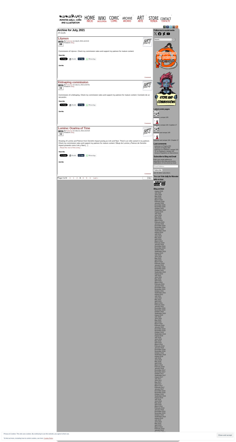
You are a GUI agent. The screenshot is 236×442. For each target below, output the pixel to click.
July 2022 (158, 275)
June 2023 (158, 257)
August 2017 (159, 377)
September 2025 (160, 210)
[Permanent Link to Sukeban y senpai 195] (156, 116)
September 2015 (160, 417)
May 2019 (158, 341)
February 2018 (159, 367)
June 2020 (158, 318)
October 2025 (159, 208)
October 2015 (159, 415)
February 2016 (159, 408)
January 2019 (159, 348)
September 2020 (160, 313)
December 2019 (160, 329)
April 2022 (158, 281)
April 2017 (158, 384)
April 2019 (158, 343)
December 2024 (160, 226)
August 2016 (159, 398)
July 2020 (158, 317)
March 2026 (159, 200)
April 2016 (158, 404)
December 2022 (160, 267)
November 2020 (160, 310)
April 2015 (158, 425)
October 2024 (159, 229)
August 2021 (159, 294)
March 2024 (159, 241)
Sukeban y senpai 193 (170, 149)
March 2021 (159, 303)
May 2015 (158, 423)
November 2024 (160, 227)
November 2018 (160, 351)
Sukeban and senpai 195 (161, 132)
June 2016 (158, 401)
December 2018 (160, 349)
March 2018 (159, 365)
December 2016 (160, 391)
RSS (176, 26)
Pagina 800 (167, 146)
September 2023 (160, 251)
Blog (72, 43)
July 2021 (158, 296)
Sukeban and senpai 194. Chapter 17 (165, 140)
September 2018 (160, 355)
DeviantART (164, 26)
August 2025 (159, 212)
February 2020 (159, 325)
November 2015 (160, 413)
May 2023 (158, 258)
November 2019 (160, 331)
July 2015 (158, 420)
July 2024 (158, 234)
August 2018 (159, 356)
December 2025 (160, 205)
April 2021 (158, 301)
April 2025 (158, 219)
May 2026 (158, 196)
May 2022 (158, 279)
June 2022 (158, 277)
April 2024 (158, 239)
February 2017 (159, 387)
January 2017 (159, 389)
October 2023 (159, 250)
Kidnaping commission (73, 82)
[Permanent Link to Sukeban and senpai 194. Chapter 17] (156, 138)
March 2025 (159, 220)
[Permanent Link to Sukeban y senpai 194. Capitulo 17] (156, 123)
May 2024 (158, 238)
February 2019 (159, 346)
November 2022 (160, 269)
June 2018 (158, 360)
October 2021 (159, 291)
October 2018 (159, 353)
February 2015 (159, 429)
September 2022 (160, 272)
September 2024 (160, 231)
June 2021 (158, 298)
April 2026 (158, 198)
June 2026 (158, 195)
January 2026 (159, 203)
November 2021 (160, 289)
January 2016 (159, 410)
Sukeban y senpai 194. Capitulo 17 (165, 125)
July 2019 (158, 337)
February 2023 (159, 263)
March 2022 (159, 282)
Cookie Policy (48, 438)
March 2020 (159, 324)
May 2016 (158, 403)
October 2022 (159, 270)
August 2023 (159, 253)
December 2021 (160, 287)
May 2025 (158, 217)
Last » (95, 178)
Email (173, 26)
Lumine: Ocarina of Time (74, 128)
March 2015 (159, 427)
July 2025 (158, 213)
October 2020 (159, 312)
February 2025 (159, 222)
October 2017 (159, 374)
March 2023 (159, 262)
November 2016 (160, 392)
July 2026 (158, 193)
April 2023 (158, 260)
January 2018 (159, 368)
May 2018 (158, 361)
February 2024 (159, 243)
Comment (148, 77)
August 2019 (159, 336)
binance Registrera (161, 153)
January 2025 (159, 224)
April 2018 (158, 363)
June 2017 (158, 380)
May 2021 (158, 300)
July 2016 (158, 399)
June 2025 (158, 215)
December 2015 (160, 411)
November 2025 (160, 207)
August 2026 (159, 191)
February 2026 (159, 201)
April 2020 (158, 322)
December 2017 (160, 370)
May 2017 (158, 382)
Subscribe (158, 170)
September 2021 (160, 293)
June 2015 (158, 422)
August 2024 (159, 232)
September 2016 (160, 396)
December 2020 (160, 308)
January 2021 (159, 306)
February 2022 (159, 284)
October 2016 (159, 394)
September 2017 (160, 375)
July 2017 (158, 379)
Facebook (167, 26)
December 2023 (160, 246)
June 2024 (158, 236)
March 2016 (159, 406)
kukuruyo (69, 41)
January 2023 (159, 265)
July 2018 (158, 358)
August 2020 (159, 315)
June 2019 (158, 339)
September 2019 (160, 334)
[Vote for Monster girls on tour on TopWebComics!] (159, 185)
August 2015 (159, 418)
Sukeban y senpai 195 (160, 117)
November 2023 (160, 248)
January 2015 (159, 430)
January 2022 (159, 286)
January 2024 (159, 244)
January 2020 (159, 327)
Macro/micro (174, 153)
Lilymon (63, 38)
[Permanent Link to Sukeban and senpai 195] (156, 131)
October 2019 (159, 332)
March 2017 (159, 386)
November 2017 (160, 372)
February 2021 (159, 305)
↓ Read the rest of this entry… (70, 148)
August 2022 (159, 274)
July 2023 (158, 255)
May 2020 (158, 320)
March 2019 (159, 344)
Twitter (170, 26)
